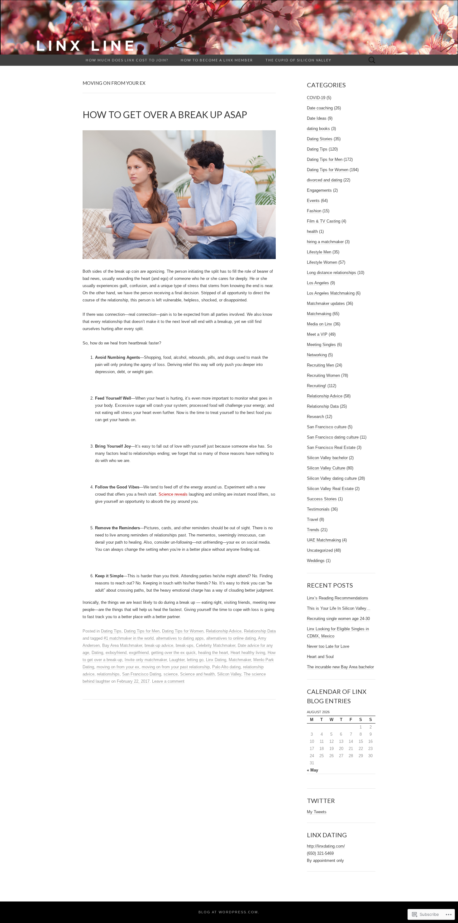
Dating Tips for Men (142, 631)
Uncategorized (320, 550)
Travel (312, 519)
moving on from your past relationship (176, 667)
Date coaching (320, 108)
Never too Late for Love (328, 646)
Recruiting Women (323, 375)
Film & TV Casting (323, 221)
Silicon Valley (229, 674)
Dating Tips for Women (182, 631)
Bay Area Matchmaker (122, 645)
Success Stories (322, 499)
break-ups (184, 645)
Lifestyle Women (322, 262)
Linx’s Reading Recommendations (337, 598)
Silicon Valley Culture (326, 468)
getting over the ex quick (173, 652)
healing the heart (213, 652)
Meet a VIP (317, 334)
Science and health (197, 674)
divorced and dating (324, 180)
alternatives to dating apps (180, 638)
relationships (108, 674)
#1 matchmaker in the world (129, 638)
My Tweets (317, 812)
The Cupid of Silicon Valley (298, 60)
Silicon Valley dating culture (332, 478)
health (312, 231)
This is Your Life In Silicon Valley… (338, 608)
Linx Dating (216, 659)
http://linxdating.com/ (326, 846)
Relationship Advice (223, 631)
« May (312, 770)
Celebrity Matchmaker (215, 645)
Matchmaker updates (326, 303)
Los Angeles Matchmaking (331, 293)
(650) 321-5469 (320, 853)
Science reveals (173, 494)
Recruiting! (316, 385)
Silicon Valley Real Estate (330, 488)
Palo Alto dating (226, 667)
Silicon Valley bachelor (327, 457)
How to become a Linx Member (217, 60)
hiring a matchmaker (325, 241)
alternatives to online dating (231, 638)
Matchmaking (319, 313)
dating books (318, 128)
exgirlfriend (139, 652)
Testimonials (318, 509)
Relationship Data (260, 631)
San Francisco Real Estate (331, 447)
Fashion (314, 211)
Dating (97, 652)
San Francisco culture (326, 427)
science (171, 674)
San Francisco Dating (141, 674)
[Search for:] (372, 60)
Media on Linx (319, 324)
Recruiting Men (320, 365)
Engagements (319, 190)
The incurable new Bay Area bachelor (340, 667)
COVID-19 (316, 97)
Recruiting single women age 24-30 (338, 618)
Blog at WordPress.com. (229, 912)
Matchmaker (240, 659)
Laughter (176, 659)
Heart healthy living (248, 652)
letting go (195, 659)
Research (315, 416)
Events (313, 200)
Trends (313, 529)
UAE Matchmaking (324, 540)
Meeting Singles (321, 344)
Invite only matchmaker (146, 659)
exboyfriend (116, 652)
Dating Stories (319, 139)
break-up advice (159, 645)
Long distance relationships (331, 272)
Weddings (316, 560)
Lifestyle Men (319, 252)
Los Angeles (318, 283)
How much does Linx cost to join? (127, 60)
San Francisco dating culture (333, 437)
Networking (317, 355)
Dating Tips (111, 631)
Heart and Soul (320, 656)
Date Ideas (317, 118)
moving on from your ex (118, 667)
